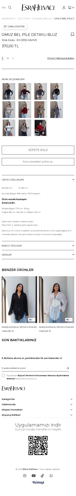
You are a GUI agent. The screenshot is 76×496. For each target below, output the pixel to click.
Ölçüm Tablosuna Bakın (60, 58)
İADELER (7, 254)
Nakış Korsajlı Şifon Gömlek (19, 327)
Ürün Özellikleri (13, 179)
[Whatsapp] (51, 475)
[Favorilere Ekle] (72, 34)
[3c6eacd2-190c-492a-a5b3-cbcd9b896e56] (13, 388)
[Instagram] (24, 475)
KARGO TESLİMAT (12, 245)
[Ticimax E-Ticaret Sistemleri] (38, 483)
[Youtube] (33, 475)
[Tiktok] (42, 475)
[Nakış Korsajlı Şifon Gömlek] (19, 299)
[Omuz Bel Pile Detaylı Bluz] (56, 91)
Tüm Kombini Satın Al (38, 161)
